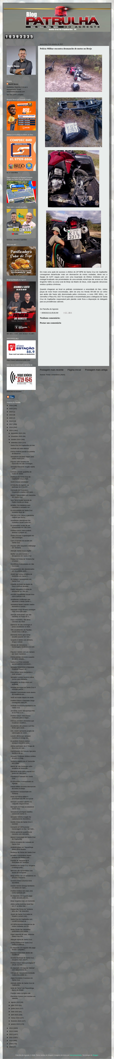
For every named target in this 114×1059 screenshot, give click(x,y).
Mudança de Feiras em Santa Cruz (23, 852)
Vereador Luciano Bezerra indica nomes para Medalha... (22, 678)
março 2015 (15, 1018)
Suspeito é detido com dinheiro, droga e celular (22, 641)
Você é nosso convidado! (19, 482)
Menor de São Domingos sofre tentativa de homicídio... (21, 767)
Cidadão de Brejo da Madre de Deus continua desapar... (21, 585)
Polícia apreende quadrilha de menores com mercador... (21, 833)
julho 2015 (15, 1005)
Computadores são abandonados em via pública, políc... (22, 570)
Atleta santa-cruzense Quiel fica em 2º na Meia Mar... (22, 905)
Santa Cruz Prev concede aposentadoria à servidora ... (21, 663)
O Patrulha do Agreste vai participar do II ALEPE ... (20, 486)
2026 (11, 405)
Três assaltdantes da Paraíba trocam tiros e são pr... (21, 631)
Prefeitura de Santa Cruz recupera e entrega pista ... (23, 866)
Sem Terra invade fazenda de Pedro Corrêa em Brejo (21, 501)
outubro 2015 (16, 439)
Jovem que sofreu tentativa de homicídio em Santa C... (21, 575)
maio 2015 (15, 1012)
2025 (11, 409)
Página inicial (74, 370)
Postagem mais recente (52, 370)
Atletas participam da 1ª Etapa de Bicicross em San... (22, 747)
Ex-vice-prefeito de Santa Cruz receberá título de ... (21, 511)
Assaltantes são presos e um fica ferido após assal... (22, 727)
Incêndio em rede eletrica (20, 448)
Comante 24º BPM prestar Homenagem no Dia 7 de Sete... (23, 828)
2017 (11, 424)
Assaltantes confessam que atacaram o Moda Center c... (21, 600)
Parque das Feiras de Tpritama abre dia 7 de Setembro (22, 910)
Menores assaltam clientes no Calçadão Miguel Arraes (21, 803)
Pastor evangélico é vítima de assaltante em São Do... (21, 590)
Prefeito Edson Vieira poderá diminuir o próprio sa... (21, 531)
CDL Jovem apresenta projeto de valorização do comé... (22, 732)
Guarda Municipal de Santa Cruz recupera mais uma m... (22, 959)
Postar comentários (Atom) (55, 375)
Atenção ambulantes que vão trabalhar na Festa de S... (21, 616)
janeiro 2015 (15, 1024)
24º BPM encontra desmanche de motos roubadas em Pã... (23, 925)
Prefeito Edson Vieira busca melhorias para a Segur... (20, 717)
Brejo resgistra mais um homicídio (23, 901)
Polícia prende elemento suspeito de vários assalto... (22, 658)
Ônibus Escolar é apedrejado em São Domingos (22, 537)
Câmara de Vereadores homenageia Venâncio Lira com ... (22, 647)
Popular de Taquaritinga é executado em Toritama (20, 861)
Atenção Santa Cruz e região (21, 551)
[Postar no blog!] (66, 313)
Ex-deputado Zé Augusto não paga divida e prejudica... (23, 949)
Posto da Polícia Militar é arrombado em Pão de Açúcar (22, 798)
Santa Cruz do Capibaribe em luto (23, 445)
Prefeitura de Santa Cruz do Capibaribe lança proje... (20, 478)
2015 (11, 430)
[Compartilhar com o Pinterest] (71, 313)
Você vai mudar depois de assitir (22, 697)
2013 (11, 1031)
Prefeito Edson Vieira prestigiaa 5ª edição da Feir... (23, 964)
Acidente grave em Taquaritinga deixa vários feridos (22, 848)
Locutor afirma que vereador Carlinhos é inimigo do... (21, 737)
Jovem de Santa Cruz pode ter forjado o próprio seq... (21, 915)
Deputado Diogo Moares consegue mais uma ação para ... (23, 610)
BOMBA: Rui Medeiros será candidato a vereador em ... (21, 506)
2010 (11, 1041)
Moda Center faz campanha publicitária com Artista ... (20, 930)
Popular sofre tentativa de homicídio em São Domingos (21, 463)
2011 (11, 1037)
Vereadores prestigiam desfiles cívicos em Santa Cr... (22, 813)
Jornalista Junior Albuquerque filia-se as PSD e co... (23, 712)
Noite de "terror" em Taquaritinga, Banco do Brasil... (22, 989)
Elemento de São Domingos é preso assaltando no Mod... (21, 626)
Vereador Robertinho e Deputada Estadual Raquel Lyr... (22, 668)
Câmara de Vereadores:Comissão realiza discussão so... (23, 974)
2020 (11, 418)
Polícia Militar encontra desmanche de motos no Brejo (23, 787)
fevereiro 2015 (16, 1021)
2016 (11, 427)
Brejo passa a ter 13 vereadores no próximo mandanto (23, 877)
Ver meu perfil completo (15, 95)
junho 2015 (15, 1008)
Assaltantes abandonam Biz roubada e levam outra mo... (21, 521)
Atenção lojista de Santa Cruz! (21, 939)
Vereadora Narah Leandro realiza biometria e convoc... (22, 605)
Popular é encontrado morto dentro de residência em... (23, 693)
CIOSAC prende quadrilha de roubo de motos (21, 473)
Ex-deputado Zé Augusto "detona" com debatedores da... (23, 969)
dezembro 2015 (17, 433)
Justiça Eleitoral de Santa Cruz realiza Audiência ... (22, 944)
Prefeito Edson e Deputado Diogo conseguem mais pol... (22, 701)
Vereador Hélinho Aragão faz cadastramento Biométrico (21, 818)
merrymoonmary (75, 1055)
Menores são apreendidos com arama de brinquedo (22, 872)
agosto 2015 (15, 1002)
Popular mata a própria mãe (20, 993)
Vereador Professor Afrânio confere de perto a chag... (23, 757)
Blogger (95, 1055)
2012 (11, 1034)
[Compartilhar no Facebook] (69, 313)
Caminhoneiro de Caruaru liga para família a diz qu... (23, 752)
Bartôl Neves (13, 84)
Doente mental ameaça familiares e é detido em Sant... (22, 887)
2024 (11, 412)
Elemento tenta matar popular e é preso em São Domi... (22, 772)
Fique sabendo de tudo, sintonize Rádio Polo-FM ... (22, 935)
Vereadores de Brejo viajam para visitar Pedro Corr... (22, 458)
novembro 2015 (17, 436)
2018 (11, 421)
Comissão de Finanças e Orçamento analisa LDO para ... (23, 491)
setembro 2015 (16, 442)
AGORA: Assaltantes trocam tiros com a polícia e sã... (22, 595)
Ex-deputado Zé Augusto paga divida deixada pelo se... (21, 897)
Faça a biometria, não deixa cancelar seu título (20, 621)
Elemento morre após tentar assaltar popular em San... (21, 636)
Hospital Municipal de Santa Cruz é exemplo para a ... (23, 688)
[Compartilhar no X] (68, 313)
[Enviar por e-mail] (64, 313)
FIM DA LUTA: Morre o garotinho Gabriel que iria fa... (22, 516)
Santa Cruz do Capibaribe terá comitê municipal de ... (21, 920)
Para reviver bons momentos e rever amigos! (21, 673)
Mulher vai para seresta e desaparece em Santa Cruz (21, 555)
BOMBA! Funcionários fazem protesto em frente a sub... (21, 856)
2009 (11, 1044)
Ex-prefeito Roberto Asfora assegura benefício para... (20, 742)
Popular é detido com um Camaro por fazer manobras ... (23, 653)
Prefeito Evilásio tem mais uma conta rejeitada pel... (22, 892)
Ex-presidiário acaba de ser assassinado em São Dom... (21, 526)
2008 (11, 1047)
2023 (11, 415)
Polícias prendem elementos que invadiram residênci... (22, 722)
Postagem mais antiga (96, 370)
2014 (11, 1028)
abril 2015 (15, 1015)
